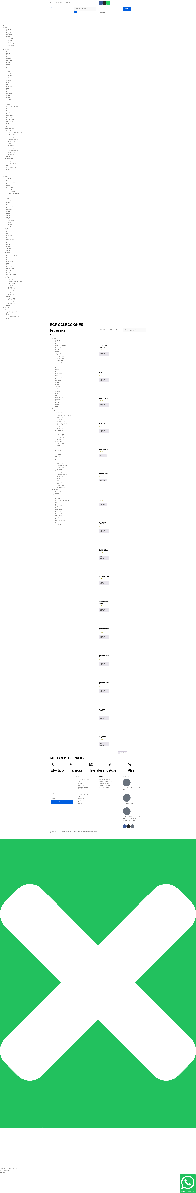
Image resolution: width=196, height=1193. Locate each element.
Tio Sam (8, 99)
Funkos (8, 156)
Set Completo (10, 38)
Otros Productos (9, 128)
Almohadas (9, 130)
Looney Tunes (10, 119)
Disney (8, 110)
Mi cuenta (81, 785)
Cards (6, 79)
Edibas (8, 88)
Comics (6, 160)
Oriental (8, 62)
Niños (8, 123)
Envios (8, 169)
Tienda (80, 781)
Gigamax (8, 92)
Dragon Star (9, 86)
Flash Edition (10, 57)
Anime (57, 496)
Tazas (57, 471)
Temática (7, 103)
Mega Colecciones (11, 33)
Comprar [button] (102, 456)
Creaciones (11, 42)
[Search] (75, 12)
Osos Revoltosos (11, 125)
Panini (8, 36)
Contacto (81, 783)
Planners (8, 147)
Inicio (6, 25)
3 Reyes (8, 29)
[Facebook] (101, 3)
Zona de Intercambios (12, 167)
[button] (98, 173)
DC (7, 108)
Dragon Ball (9, 112)
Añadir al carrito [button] (102, 354)
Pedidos (80, 789)
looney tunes (61, 487)
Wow (56, 406)
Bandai (10, 40)
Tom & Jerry (11, 145)
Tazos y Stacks (8, 158)
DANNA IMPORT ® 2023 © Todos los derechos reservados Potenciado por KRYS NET (73, 831)
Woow (8, 66)
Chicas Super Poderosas (13, 106)
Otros (9, 77)
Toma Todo (58, 482)
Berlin (7, 31)
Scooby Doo (11, 141)
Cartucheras (58, 441)
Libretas (57, 456)
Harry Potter (9, 115)
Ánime (8, 104)
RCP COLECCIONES (66, 325)
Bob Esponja (60, 443)
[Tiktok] (132, 826)
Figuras (6, 49)
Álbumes (6, 27)
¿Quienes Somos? (11, 163)
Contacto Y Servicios (10, 162)
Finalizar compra (83, 787)
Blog (7, 165)
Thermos (57, 478)
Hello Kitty (9, 117)
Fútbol (8, 114)
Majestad (9, 58)
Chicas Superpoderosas (64, 473)
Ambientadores (59, 430)
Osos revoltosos (60, 520)
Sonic (7, 127)
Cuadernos (58, 450)
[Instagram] (104, 3)
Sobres (8, 68)
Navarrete (9, 34)
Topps (10, 75)
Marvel (59, 449)
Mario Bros (9, 121)
